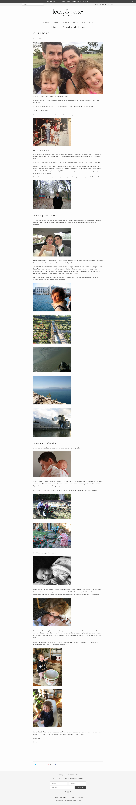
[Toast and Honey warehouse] (68, 13)
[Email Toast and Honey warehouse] (71, 792)
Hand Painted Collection (50, 22)
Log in (96, 4)
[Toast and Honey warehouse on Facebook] (65, 792)
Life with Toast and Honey (68, 27)
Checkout (111, 4)
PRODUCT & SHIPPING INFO (60, 797)
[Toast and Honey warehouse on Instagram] (68, 792)
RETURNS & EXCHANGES (76, 797)
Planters (66, 22)
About (84, 22)
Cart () (103, 4)
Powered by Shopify (76, 800)
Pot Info (91, 22)
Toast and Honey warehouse (65, 800)
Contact (75, 22)
